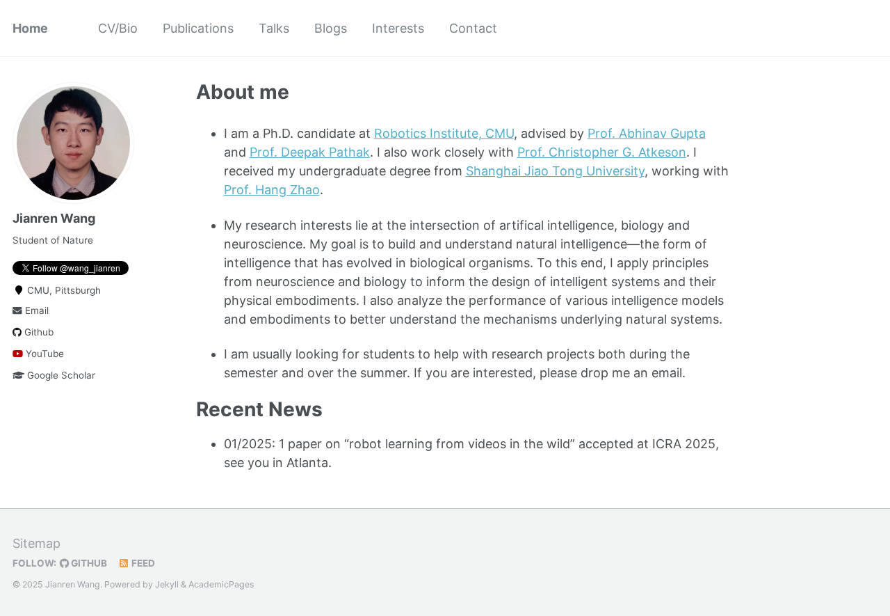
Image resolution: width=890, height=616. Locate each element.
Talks (274, 28)
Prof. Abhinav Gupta (647, 133)
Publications (198, 28)
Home (30, 28)
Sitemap (36, 543)
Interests (398, 28)
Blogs (330, 28)
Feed (142, 563)
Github (38, 332)
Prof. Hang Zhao (272, 189)
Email (35, 310)
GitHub (88, 563)
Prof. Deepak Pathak (310, 152)
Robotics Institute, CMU (444, 133)
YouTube (43, 353)
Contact (473, 28)
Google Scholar (59, 375)
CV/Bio (118, 28)
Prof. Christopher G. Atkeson (601, 152)
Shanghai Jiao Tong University (555, 171)
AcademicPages (221, 584)
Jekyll (167, 584)
